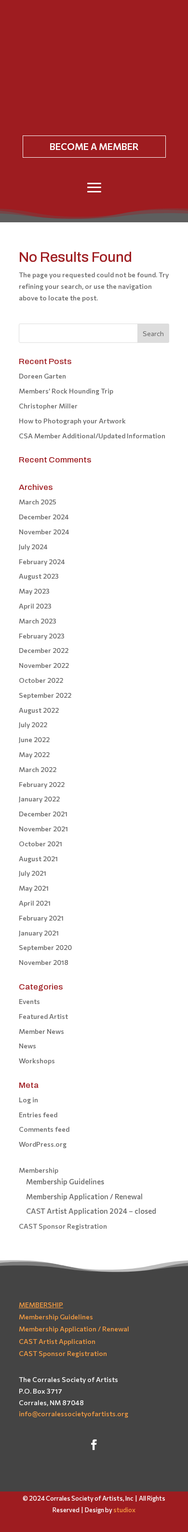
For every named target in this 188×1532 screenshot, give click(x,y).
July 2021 (32, 873)
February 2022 (42, 784)
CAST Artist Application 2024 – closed (91, 1211)
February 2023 (42, 636)
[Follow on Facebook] (94, 1444)
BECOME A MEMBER (94, 146)
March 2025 (37, 502)
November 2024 (44, 532)
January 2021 (39, 933)
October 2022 (41, 680)
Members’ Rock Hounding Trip (66, 391)
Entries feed (38, 1115)
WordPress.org (43, 1144)
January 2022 (39, 799)
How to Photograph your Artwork (72, 421)
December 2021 (43, 814)
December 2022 (43, 650)
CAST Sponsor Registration (63, 1226)
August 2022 (39, 710)
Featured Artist (43, 1016)
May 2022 (34, 754)
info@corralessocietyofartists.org (73, 1414)
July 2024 (33, 546)
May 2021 (34, 888)
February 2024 (42, 561)
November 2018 (43, 962)
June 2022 (34, 739)
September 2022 (45, 695)
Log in (28, 1100)
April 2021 (35, 903)
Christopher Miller (48, 406)
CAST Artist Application (57, 1341)
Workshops (37, 1061)
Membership (38, 1170)
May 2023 (34, 591)
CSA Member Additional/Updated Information (92, 436)
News (27, 1046)
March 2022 (37, 769)
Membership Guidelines (65, 1181)
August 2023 (39, 576)
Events (29, 1001)
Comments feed (44, 1129)
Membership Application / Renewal (84, 1196)
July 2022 (33, 724)
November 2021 (43, 829)
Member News (41, 1031)
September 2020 (45, 947)
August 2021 (38, 858)
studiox (124, 1510)
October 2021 (40, 844)
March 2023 (37, 621)
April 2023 (35, 606)
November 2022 (44, 665)
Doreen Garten (42, 376)
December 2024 (44, 517)
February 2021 (41, 918)
